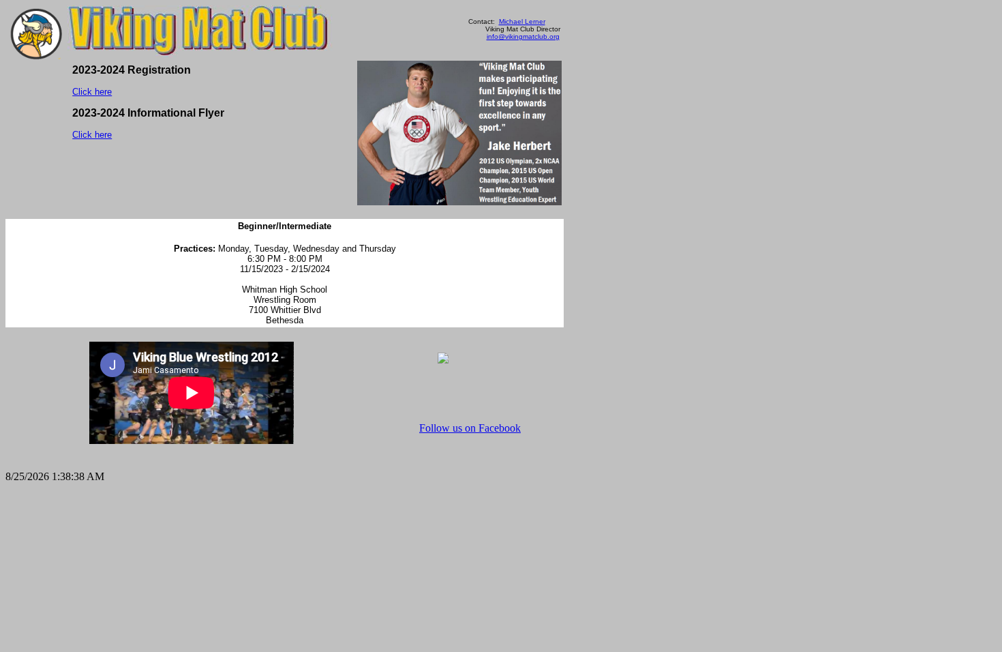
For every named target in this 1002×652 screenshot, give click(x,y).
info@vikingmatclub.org (523, 36)
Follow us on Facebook (470, 428)
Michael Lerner (522, 21)
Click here (92, 92)
